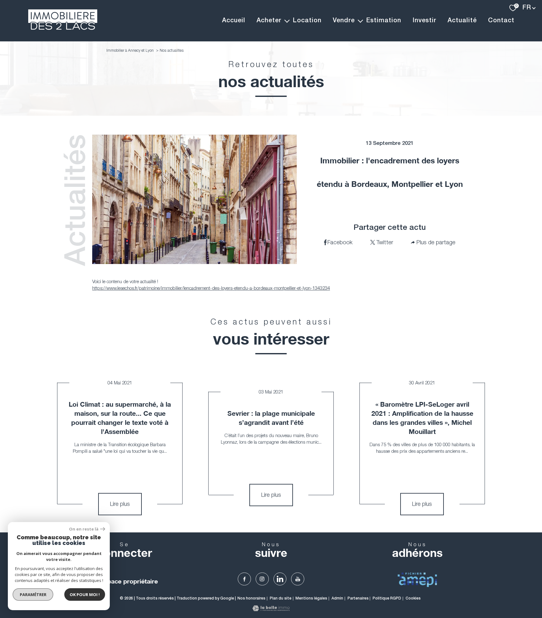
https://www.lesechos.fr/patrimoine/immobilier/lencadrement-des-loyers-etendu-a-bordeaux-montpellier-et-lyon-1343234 (211, 288)
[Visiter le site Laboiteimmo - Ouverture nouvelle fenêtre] (271, 609)
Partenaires (358, 598)
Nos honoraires (251, 598)
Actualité (462, 21)
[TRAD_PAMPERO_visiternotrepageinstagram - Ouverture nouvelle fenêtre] (262, 579)
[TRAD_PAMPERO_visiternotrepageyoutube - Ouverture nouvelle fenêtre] (297, 579)
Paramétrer (33, 594)
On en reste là (83, 529)
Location (307, 21)
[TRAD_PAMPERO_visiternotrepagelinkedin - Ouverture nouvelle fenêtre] (280, 579)
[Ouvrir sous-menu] (287, 21)
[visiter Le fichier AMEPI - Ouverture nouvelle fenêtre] (417, 580)
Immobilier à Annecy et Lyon (130, 50)
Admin (337, 598)
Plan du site (280, 598)
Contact (501, 21)
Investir (424, 21)
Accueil (233, 21)
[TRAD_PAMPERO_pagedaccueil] (62, 28)
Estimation (383, 21)
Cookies (413, 598)
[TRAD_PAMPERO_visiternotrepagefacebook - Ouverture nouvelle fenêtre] (244, 579)
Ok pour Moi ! (85, 594)
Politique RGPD (387, 598)
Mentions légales (311, 598)
